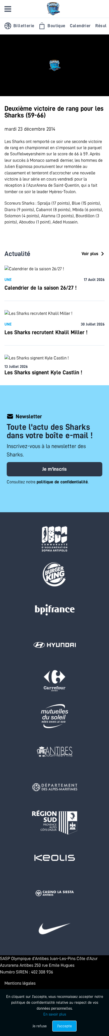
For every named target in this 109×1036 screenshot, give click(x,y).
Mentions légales (19, 983)
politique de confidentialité (62, 482)
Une (7, 280)
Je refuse (39, 1026)
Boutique (56, 26)
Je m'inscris (54, 469)
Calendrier (80, 26)
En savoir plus (54, 1014)
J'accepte (64, 1026)
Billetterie (23, 26)
